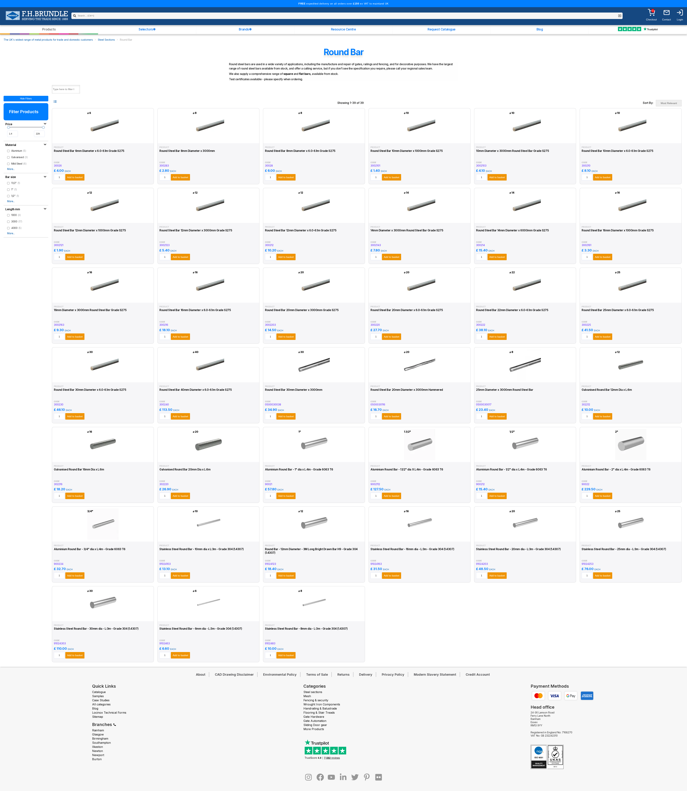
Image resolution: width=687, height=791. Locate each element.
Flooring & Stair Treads (319, 712)
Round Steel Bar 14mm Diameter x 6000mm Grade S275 (512, 230)
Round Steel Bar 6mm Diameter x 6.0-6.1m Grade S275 (89, 151)
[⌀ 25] (630, 299)
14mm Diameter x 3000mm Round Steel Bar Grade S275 (407, 230)
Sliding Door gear (315, 725)
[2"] (630, 458)
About (200, 674)
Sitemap (97, 716)
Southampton (101, 742)
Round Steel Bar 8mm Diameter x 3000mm (187, 151)
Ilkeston (97, 747)
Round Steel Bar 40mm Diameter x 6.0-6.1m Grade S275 (195, 389)
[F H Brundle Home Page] (37, 18)
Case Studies (100, 700)
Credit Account (478, 674)
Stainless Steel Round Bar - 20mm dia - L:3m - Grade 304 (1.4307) (518, 549)
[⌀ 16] (630, 219)
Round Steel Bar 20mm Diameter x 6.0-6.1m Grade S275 (407, 310)
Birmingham (100, 738)
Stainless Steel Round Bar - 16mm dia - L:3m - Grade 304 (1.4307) (412, 549)
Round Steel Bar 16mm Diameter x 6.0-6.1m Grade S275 (195, 310)
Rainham (98, 730)
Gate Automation (314, 721)
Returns (343, 674)
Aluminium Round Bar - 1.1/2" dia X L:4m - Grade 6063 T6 (407, 469)
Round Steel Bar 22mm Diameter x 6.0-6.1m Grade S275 (512, 310)
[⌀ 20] (314, 299)
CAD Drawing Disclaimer (234, 674)
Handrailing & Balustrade (320, 708)
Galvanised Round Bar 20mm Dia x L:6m (184, 469)
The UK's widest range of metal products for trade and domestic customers (48, 39)
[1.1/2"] (419, 458)
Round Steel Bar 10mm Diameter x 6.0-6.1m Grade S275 (617, 151)
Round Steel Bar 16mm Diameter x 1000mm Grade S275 (618, 230)
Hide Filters (26, 98)
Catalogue (99, 692)
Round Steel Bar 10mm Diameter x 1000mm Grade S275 (407, 151)
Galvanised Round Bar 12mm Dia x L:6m (607, 389)
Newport (98, 755)
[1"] (314, 458)
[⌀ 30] (103, 379)
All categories (101, 704)
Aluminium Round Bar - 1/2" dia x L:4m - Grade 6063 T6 (511, 469)
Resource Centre (343, 29)
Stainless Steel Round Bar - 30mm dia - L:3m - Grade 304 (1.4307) (96, 628)
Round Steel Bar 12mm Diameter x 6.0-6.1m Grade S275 (300, 230)
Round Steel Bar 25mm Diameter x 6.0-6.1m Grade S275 (618, 310)
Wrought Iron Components (321, 704)
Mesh (307, 696)
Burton (97, 759)
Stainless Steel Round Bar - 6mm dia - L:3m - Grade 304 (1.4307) (200, 628)
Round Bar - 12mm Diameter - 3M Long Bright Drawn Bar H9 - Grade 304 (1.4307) (311, 550)
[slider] (8, 127)
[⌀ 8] (208, 139)
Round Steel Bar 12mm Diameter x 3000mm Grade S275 (195, 230)
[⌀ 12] (103, 219)
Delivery (365, 674)
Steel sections (312, 692)
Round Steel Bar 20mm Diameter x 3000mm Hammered (407, 389)
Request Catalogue (441, 29)
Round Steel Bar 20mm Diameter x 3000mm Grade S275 (301, 310)
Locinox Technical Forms (109, 712)
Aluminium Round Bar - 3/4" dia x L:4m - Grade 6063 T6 (89, 549)
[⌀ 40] (208, 379)
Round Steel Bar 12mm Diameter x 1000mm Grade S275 (90, 230)
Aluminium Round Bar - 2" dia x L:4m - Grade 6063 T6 (616, 469)
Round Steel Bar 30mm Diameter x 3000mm (293, 389)
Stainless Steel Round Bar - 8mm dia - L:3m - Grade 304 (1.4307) (306, 628)
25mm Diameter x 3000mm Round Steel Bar (504, 389)
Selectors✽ (147, 29)
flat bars (304, 74)
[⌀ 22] (525, 299)
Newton (97, 751)
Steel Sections (106, 39)
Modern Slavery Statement (435, 674)
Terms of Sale (317, 674)
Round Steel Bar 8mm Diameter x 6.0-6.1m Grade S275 (300, 151)
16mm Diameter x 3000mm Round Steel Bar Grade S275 (90, 310)
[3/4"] (103, 538)
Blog (540, 29)
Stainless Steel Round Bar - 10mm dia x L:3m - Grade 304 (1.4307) (201, 549)
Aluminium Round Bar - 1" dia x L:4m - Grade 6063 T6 (299, 469)
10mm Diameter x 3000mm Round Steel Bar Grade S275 (512, 151)
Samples (98, 696)
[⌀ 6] (103, 139)
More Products (313, 729)
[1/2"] (525, 458)
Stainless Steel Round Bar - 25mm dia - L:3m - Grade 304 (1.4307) (624, 549)
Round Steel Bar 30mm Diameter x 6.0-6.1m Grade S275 (90, 389)
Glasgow (98, 734)
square (288, 74)
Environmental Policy (280, 674)
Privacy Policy (393, 674)
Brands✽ (245, 29)
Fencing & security (315, 700)
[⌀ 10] (419, 139)
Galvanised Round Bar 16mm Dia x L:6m (79, 469)
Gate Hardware (313, 716)
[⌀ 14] (419, 219)
